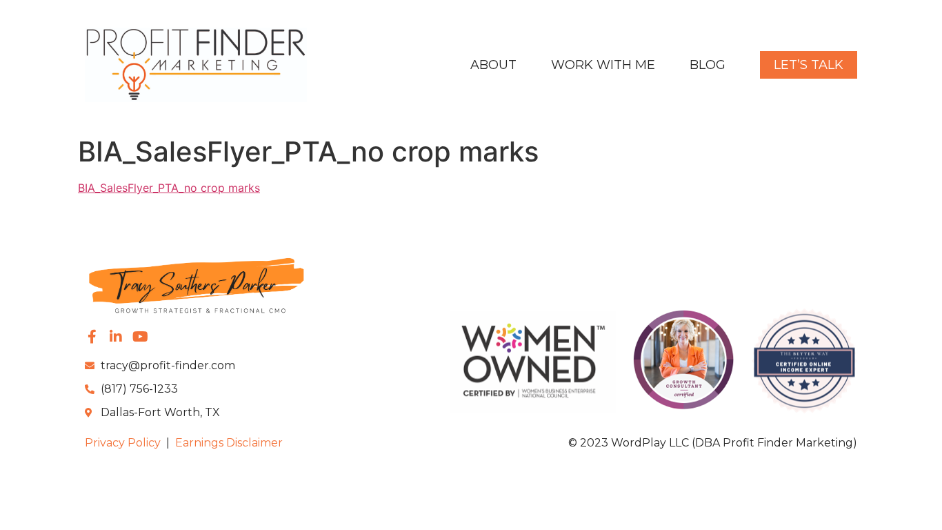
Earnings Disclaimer (229, 442)
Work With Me (603, 64)
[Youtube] (140, 337)
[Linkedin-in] (116, 337)
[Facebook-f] (92, 337)
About (493, 64)
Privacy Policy (123, 442)
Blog (707, 64)
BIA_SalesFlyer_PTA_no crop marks (169, 188)
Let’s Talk (808, 64)
